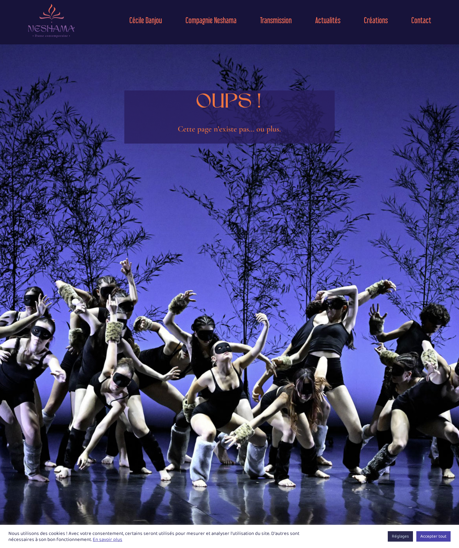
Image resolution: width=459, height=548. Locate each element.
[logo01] (51, 5)
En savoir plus (107, 540)
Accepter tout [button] (433, 536)
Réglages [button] (400, 536)
